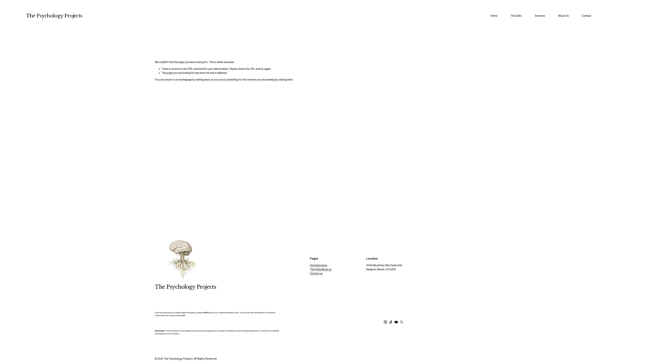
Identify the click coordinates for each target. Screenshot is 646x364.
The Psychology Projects (54, 16)
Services (322, 265)
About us (326, 269)
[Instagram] (385, 322)
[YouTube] (396, 322)
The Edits (315, 269)
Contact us (316, 273)
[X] (401, 322)
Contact (586, 15)
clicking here (203, 79)
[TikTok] (390, 322)
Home (493, 15)
